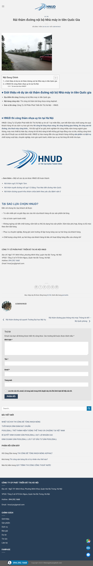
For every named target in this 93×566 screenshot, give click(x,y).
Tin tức (4, 539)
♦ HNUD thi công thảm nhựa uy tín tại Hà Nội (22, 84)
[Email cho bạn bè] (48, 287)
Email (7, 370)
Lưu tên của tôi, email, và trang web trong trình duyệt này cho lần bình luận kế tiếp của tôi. (40, 391)
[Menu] (3, 6)
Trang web (8, 380)
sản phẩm (78, 134)
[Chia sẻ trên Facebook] (40, 287)
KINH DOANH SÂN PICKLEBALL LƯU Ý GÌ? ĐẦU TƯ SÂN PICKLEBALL (29, 439)
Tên (6, 359)
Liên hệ (4, 543)
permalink (65, 295)
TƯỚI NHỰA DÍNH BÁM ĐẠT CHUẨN (16, 426)
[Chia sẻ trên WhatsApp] (36, 287)
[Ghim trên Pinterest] (53, 287)
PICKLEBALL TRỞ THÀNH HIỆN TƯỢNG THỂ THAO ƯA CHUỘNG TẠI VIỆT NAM (33, 430)
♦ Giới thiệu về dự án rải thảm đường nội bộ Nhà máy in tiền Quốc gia (31, 81)
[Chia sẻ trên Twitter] (44, 287)
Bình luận (8, 340)
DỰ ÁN (46, 16)
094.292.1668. (14, 260)
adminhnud (57, 26)
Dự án (4, 535)
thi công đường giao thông (67, 126)
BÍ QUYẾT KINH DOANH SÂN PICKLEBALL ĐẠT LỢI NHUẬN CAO (27, 435)
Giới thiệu (5, 519)
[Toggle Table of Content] (54, 78)
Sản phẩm (6, 523)
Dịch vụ (5, 527)
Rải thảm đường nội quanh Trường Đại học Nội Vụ (25, 320)
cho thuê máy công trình (18, 128)
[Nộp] (89, 408)
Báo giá (5, 531)
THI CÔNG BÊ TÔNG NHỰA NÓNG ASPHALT (35, 453)
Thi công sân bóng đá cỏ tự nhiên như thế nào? (29, 459)
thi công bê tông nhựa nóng (45, 126)
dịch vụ (88, 134)
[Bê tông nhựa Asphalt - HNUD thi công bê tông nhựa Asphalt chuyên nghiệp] (46, 6)
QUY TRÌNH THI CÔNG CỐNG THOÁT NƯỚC (33, 465)
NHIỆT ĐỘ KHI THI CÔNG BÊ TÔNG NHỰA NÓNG (21, 422)
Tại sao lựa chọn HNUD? (19, 86)
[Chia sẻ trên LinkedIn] (57, 287)
